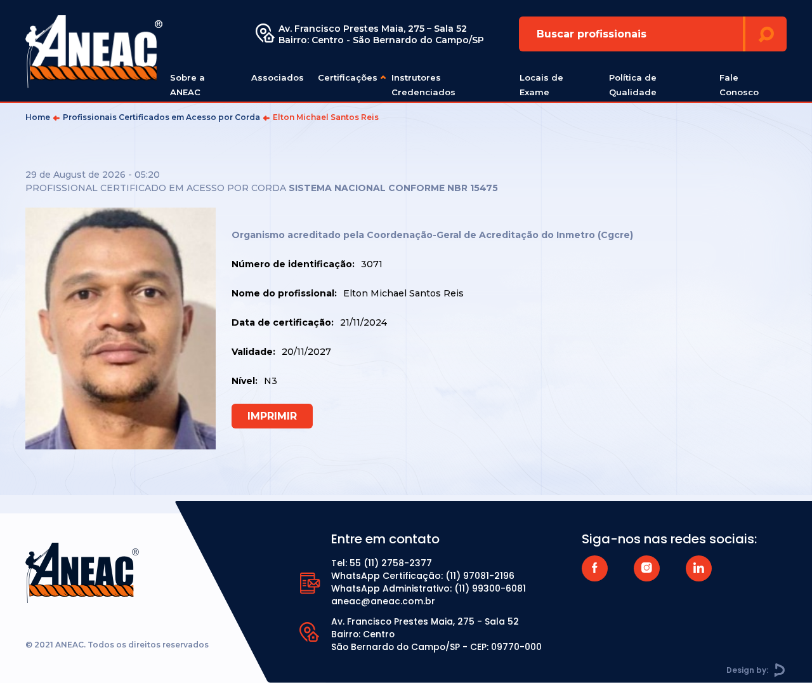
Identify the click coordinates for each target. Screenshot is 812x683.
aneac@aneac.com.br (383, 601)
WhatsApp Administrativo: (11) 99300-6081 (428, 588)
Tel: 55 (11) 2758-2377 (381, 563)
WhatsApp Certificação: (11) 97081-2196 (422, 575)
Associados (277, 77)
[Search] (766, 34)
